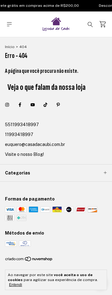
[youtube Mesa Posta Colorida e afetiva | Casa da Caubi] (32, 104)
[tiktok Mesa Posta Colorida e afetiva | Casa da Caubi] (45, 104)
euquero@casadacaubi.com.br (35, 144)
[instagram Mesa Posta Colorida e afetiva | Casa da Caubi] (7, 104)
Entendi (15, 285)
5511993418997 (22, 124)
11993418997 (19, 134)
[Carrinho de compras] (103, 24)
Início (10, 47)
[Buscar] (90, 24)
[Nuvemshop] (29, 260)
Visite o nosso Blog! (24, 154)
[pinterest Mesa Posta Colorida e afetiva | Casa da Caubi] (58, 104)
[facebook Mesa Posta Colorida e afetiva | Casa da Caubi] (20, 104)
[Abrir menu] (9, 24)
